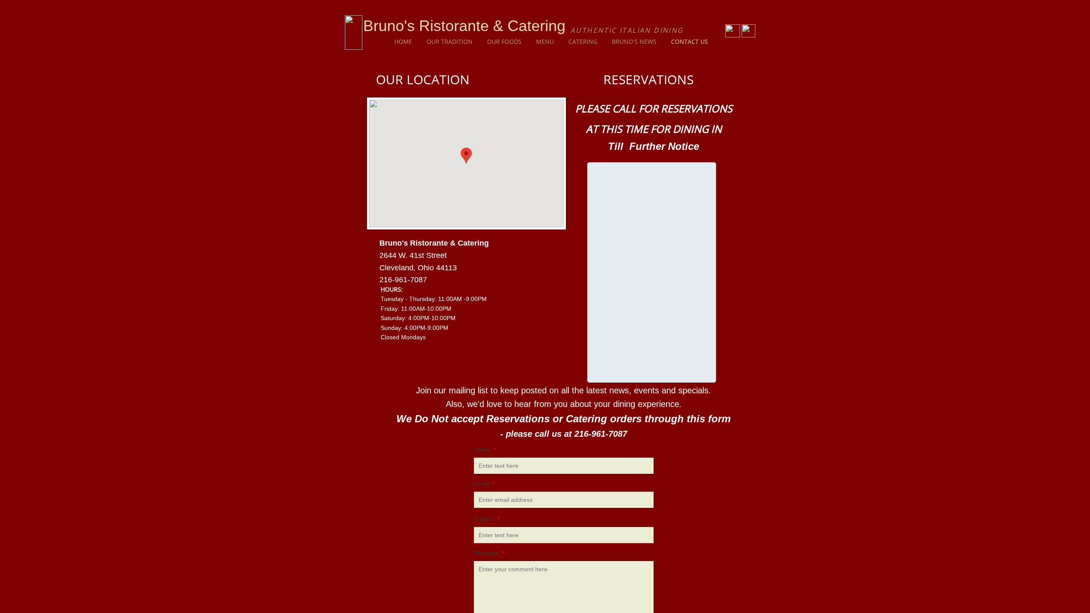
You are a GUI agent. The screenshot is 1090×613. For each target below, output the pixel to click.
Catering (582, 41)
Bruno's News (634, 41)
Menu (545, 41)
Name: (485, 449)
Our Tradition (450, 41)
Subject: (486, 519)
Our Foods (504, 41)
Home (403, 41)
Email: (484, 483)
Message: (489, 553)
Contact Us (689, 41)
